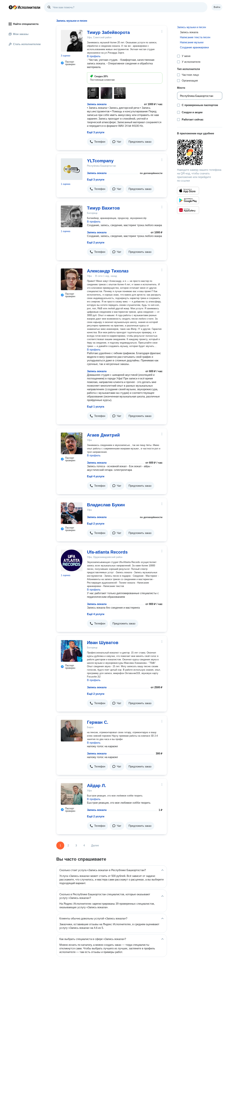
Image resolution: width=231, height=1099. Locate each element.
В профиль (94, 56)
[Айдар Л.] (71, 794)
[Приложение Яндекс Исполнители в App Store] (188, 190)
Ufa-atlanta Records (107, 552)
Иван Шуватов (102, 642)
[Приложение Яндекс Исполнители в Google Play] (188, 200)
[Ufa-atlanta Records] (71, 560)
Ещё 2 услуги (95, 242)
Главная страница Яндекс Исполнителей (24, 7)
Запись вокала (96, 104)
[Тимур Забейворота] (71, 41)
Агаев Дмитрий (103, 435)
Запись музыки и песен (191, 27)
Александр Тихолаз (107, 270)
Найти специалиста (25, 23)
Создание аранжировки (194, 47)
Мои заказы (21, 34)
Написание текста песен (195, 37)
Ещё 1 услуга (95, 406)
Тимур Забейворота (108, 32)
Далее (95, 845)
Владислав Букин (106, 504)
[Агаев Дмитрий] (71, 443)
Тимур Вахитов (103, 208)
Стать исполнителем (27, 44)
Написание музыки (191, 42)
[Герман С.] (71, 730)
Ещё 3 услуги (95, 132)
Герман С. (97, 722)
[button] (97, 142)
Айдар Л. (96, 785)
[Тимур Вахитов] (71, 216)
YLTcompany (100, 160)
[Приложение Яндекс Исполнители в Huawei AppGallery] (188, 210)
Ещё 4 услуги (95, 476)
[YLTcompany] (71, 169)
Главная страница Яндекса (11, 7)
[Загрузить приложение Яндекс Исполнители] (199, 152)
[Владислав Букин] (71, 513)
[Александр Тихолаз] (71, 279)
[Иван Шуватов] (71, 651)
